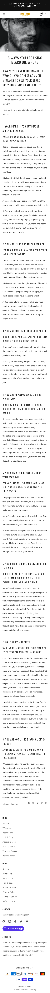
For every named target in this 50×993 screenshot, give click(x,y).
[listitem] (25, 5)
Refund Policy (8, 855)
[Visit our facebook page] (4, 921)
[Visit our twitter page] (21, 921)
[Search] (46, 14)
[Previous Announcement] (4, 5)
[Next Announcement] (46, 5)
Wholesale (7, 828)
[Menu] (3, 14)
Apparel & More (9, 842)
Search (5, 823)
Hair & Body (7, 837)
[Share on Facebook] (29, 803)
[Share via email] (46, 803)
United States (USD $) (23, 967)
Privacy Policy (8, 846)
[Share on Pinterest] (42, 803)
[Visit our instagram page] (9, 921)
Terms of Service (9, 851)
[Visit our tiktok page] (15, 921)
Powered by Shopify (25, 986)
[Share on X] (33, 803)
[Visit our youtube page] (27, 921)
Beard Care (7, 832)
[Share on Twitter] (37, 803)
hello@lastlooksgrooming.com (15, 915)
